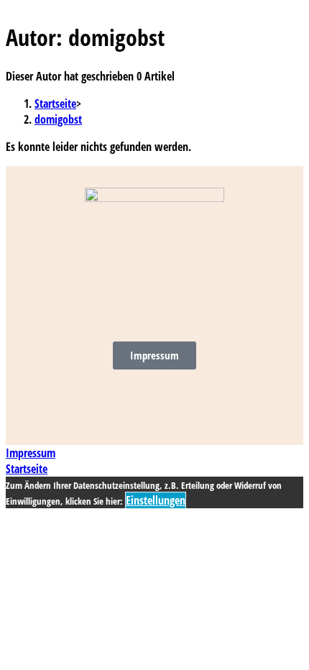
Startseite (26, 469)
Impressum (30, 453)
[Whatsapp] (180, 402)
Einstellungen (155, 500)
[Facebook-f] (142, 402)
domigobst (58, 119)
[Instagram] (103, 402)
